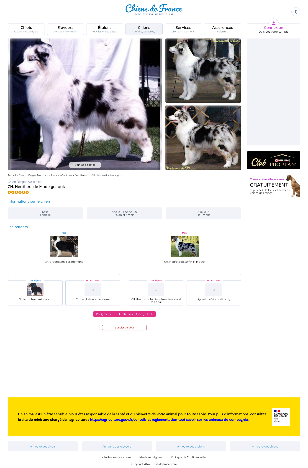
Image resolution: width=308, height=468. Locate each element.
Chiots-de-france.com (116, 457)
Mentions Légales (150, 457)
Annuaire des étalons (191, 446)
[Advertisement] (273, 91)
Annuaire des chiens (265, 446)
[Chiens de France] (154, 11)
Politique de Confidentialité (188, 457)
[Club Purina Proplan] (273, 160)
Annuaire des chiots (43, 446)
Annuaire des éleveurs (116, 446)
